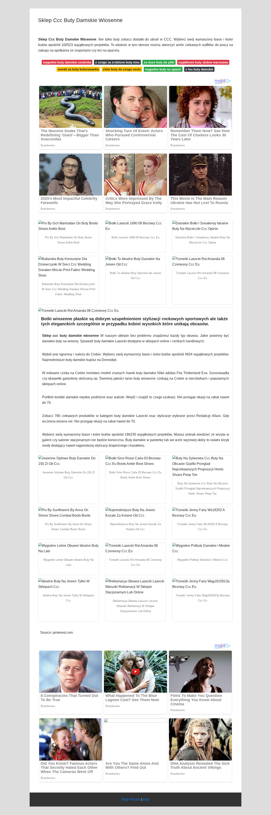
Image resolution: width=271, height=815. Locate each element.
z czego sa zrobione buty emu (117, 62)
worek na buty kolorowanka (78, 69)
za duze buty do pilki (159, 62)
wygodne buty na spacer (163, 69)
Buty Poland (131, 799)
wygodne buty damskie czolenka (67, 62)
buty (146, 799)
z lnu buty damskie (199, 69)
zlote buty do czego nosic (122, 69)
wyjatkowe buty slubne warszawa (203, 62)
